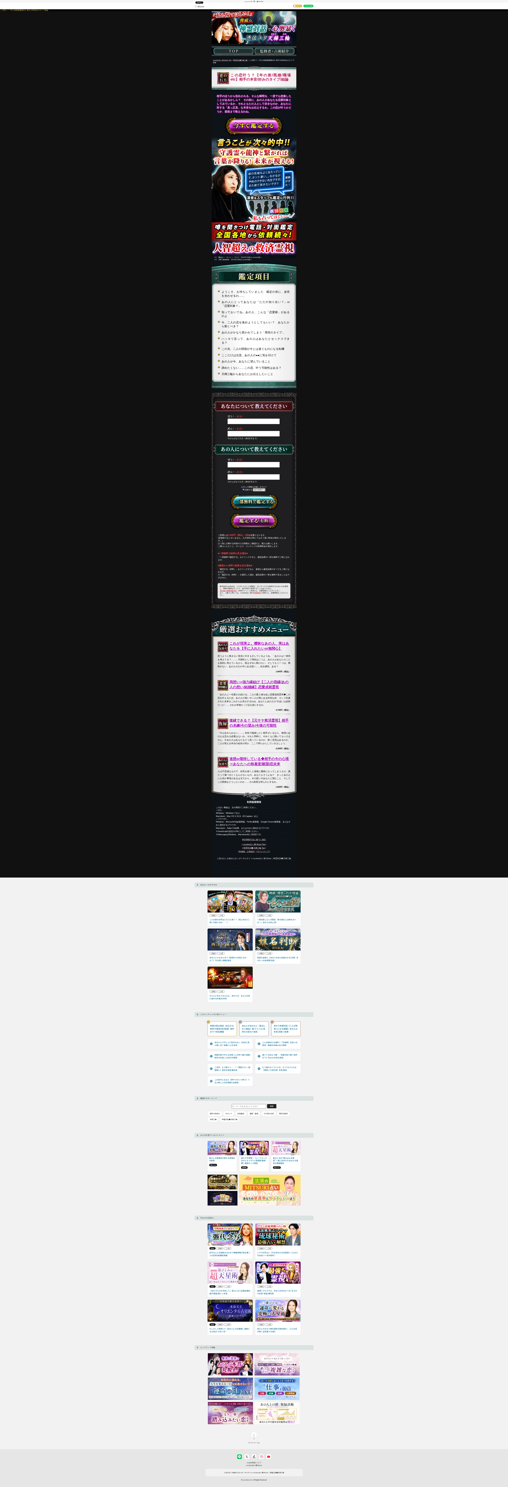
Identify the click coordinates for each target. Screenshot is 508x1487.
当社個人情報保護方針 (228, 591)
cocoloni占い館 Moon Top (222, 60)
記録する (248, 490)
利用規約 (257, 593)
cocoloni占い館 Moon (254, 1465)
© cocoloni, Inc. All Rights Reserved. (254, 1480)
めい (231, 428)
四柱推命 (240, 1113)
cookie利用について (254, 1462)
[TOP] (233, 51)
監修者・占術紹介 (247, 851)
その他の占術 (269, 1113)
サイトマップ (263, 851)
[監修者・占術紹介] (274, 51)
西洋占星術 (283, 1113)
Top (254, 848)
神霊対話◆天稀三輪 (240, 60)
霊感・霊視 (254, 1113)
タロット (228, 1113)
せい (231, 416)
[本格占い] (199, 6)
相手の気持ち (215, 1113)
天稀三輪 (213, 1119)
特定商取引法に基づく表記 (254, 839)
